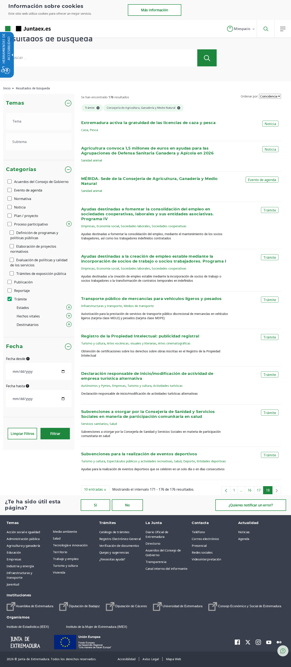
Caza (84, 130)
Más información (154, 10)
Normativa (22, 198)
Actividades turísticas (168, 386)
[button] (241, 28)
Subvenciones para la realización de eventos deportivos (139, 454)
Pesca (94, 130)
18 (269, 491)
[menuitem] (75, 531)
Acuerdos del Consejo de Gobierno (41, 181)
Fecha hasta (16, 386)
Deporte (189, 461)
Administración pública (23, 539)
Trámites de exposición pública (40, 273)
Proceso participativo (30, 224)
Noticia (19, 207)
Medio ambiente (65, 531)
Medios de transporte (139, 306)
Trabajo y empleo (65, 559)
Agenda (243, 539)
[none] (276, 490)
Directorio (153, 543)
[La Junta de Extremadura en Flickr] (279, 642)
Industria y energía (20, 566)
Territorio (60, 552)
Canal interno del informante (166, 568)
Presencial (199, 545)
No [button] (127, 505)
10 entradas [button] (96, 490)
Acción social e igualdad (23, 532)
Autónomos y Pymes (95, 386)
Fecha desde (16, 358)
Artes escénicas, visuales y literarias (131, 343)
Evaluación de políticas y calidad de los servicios (38, 262)
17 (260, 491)
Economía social (108, 226)
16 (251, 491)
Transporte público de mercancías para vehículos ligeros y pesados (151, 299)
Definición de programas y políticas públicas (34, 235)
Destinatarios (28, 324)
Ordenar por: (249, 96)
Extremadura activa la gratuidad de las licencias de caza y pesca (148, 123)
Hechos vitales (28, 316)
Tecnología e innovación (70, 545)
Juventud (13, 584)
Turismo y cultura (93, 343)
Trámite (20, 299)
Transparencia (156, 562)
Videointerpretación (206, 559)
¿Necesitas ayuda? (112, 559)
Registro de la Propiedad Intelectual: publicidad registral (140, 336)
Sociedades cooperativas (169, 226)
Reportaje (21, 290)
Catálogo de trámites (114, 532)
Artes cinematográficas (174, 343)
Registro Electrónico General (120, 539)
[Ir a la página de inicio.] (20, 28)
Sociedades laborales (135, 226)
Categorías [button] (21, 169)
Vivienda (59, 572)
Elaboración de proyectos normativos (33, 249)
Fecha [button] (14, 346)
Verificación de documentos (119, 545)
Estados (23, 307)
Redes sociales (202, 552)
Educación (14, 552)
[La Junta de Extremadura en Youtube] (269, 642)
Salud (113, 424)
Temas (15, 103)
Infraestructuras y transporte (101, 306)
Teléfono (198, 532)
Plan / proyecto (25, 215)
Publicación (23, 282)
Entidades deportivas (211, 461)
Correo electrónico (205, 539)
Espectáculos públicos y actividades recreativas (139, 461)
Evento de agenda (27, 190)
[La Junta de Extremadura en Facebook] (237, 642)
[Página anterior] (226, 490)
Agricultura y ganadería (23, 545)
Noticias (244, 532)
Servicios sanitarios (94, 424)
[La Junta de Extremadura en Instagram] (258, 642)
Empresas (88, 226)
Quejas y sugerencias (114, 552)
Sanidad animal (91, 160)
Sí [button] (95, 505)
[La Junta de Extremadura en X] (248, 642)
